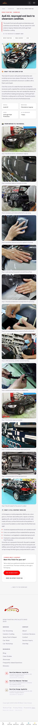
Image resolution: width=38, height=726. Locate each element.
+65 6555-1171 (20, 694)
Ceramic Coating (8, 634)
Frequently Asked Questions (12, 662)
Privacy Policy (18, 708)
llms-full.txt (18, 710)
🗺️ (28, 724)
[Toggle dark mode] (29, 2)
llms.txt (11, 710)
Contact (25, 637)
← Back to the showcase (19, 587)
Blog (4, 653)
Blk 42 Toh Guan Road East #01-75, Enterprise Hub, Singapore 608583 (21, 683)
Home (3, 8)
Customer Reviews (28, 634)
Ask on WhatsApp (12, 573)
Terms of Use (7, 708)
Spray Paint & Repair (10, 637)
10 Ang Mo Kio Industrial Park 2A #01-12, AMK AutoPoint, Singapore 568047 (21, 675)
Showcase (11, 8)
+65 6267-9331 (21, 686)
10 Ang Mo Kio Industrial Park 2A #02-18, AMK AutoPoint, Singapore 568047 (21, 691)
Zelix (33, 708)
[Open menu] (34, 3)
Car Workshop (8, 643)
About (24, 631)
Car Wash (6, 640)
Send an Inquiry (27, 640)
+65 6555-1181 (21, 677)
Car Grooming (8, 631)
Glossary (6, 666)
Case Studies (7, 656)
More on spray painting (14, 578)
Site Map (25, 643)
